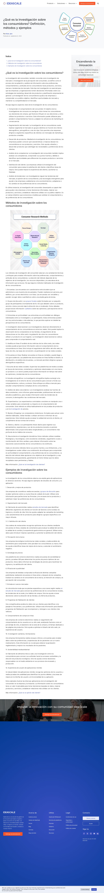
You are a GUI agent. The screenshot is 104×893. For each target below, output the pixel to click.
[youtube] (94, 833)
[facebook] (84, 833)
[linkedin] (97, 833)
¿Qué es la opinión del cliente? (29, 693)
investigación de (17, 409)
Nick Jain (9, 34)
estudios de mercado (40, 507)
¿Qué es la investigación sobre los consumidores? (24, 61)
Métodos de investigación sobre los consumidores (25, 63)
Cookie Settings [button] (85, 889)
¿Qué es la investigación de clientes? (31, 464)
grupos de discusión (48, 491)
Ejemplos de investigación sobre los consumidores (25, 66)
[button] (98, 3)
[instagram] (91, 833)
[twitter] (87, 833)
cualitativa (28, 308)
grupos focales (31, 301)
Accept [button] (94, 889)
